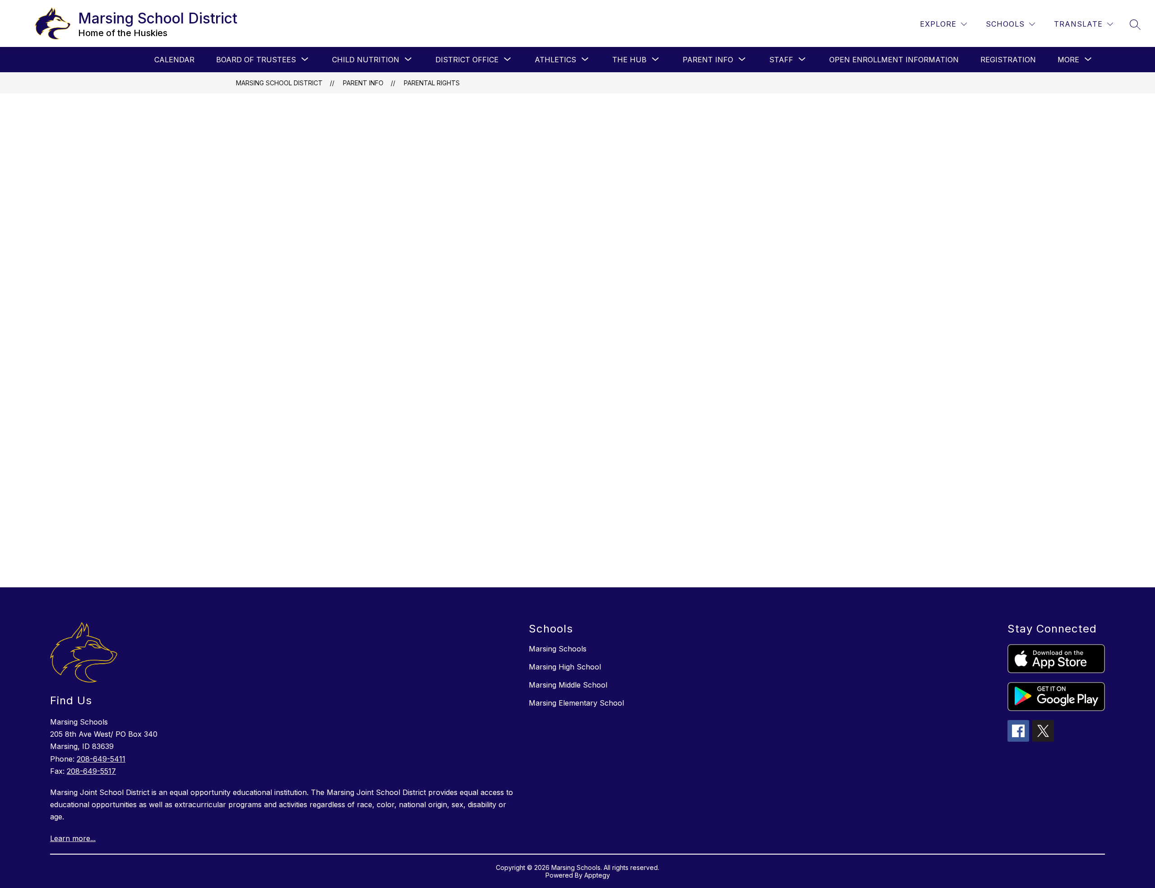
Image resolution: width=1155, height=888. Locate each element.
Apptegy (597, 875)
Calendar (174, 59)
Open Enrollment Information (894, 59)
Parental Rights (432, 83)
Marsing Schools (558, 648)
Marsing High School (565, 666)
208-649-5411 (101, 758)
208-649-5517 (91, 771)
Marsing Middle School (568, 684)
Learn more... (73, 838)
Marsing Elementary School (576, 702)
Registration (1008, 59)
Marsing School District (279, 83)
